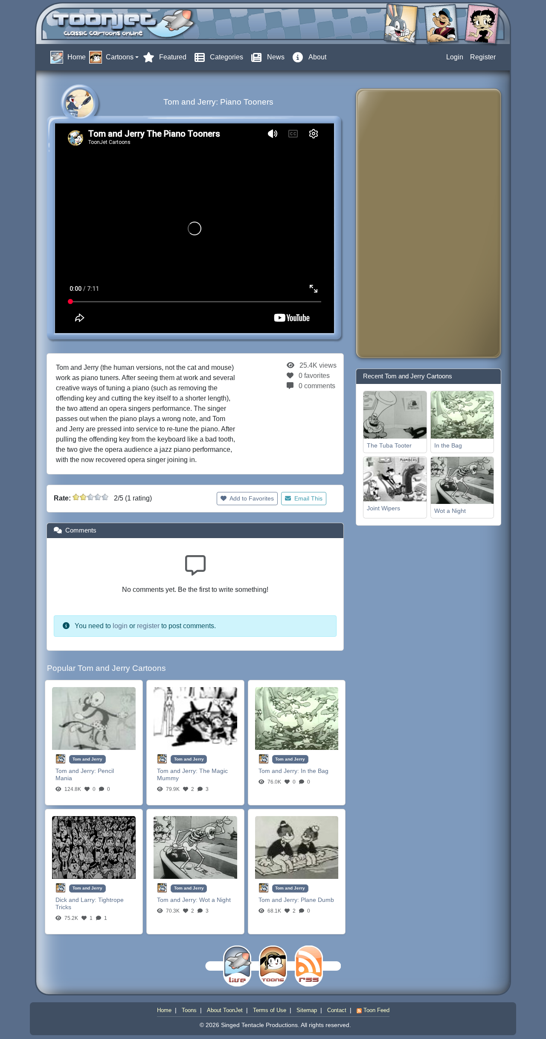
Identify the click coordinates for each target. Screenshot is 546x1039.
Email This (307, 498)
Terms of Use (269, 1010)
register (148, 625)
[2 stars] (83, 497)
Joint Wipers (383, 508)
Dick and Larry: (76, 899)
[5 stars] (105, 497)
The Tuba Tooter (389, 445)
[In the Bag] (297, 718)
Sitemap (306, 1010)
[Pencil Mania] (94, 718)
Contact (336, 1010)
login (120, 625)
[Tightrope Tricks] (94, 847)
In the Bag (314, 770)
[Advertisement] (397, 223)
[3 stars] (90, 497)
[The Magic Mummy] (195, 718)
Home (164, 1010)
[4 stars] (97, 497)
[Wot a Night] (195, 847)
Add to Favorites (251, 498)
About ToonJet (225, 1010)
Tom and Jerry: (76, 770)
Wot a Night (215, 899)
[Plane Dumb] (297, 847)
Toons (189, 1010)
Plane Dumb (317, 899)
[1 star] (76, 497)
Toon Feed (375, 1010)
